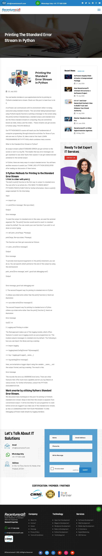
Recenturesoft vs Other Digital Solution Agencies (83, 129)
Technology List (59, 535)
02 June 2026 (80, 123)
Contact (33, 523)
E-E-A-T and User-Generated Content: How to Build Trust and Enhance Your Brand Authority (83, 106)
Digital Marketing (83, 532)
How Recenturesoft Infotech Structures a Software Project (82, 90)
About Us (33, 520)
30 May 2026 (80, 133)
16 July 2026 (80, 113)
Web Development (84, 523)
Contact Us (71, 158)
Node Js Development (61, 529)
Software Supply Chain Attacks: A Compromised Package (83, 78)
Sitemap (33, 529)
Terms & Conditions (37, 535)
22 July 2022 (12, 91)
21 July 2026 (80, 83)
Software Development (85, 520)
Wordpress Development (62, 526)
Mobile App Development (86, 526)
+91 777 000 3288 (18, 457)
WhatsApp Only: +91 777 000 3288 (53, 3)
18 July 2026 (80, 96)
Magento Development (61, 523)
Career (33, 526)
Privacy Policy (35, 532)
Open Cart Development (62, 520)
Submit (85, 470)
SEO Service (82, 535)
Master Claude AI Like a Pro (82, 119)
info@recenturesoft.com (16, 3)
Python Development (61, 532)
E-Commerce (82, 529)
